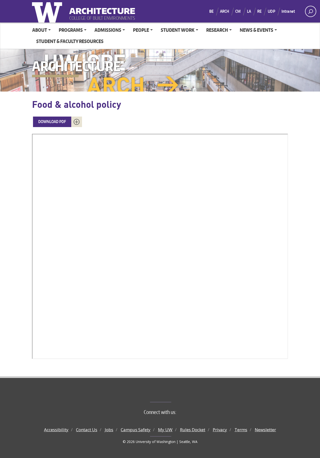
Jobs (109, 429)
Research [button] (217, 30)
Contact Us (86, 429)
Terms (240, 429)
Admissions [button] (107, 30)
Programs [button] (71, 30)
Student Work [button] (177, 30)
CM (237, 11)
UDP (271, 11)
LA (249, 11)
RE (259, 11)
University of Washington (48, 11)
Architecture (100, 8)
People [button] (141, 30)
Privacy (220, 429)
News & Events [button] (256, 30)
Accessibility (56, 429)
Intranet (288, 11)
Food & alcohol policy (76, 104)
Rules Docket (192, 429)
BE (211, 11)
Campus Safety (135, 429)
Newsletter (265, 429)
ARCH (224, 11)
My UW (165, 429)
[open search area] (310, 11)
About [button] (39, 30)
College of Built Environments (170, 393)
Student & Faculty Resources (70, 41)
